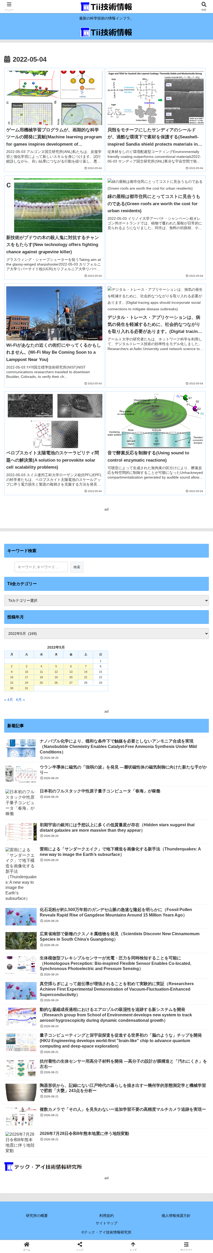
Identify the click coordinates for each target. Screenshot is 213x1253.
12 (56, 671)
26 (56, 682)
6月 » (20, 699)
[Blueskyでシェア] (130, 1238)
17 (26, 677)
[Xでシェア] (35, 1238)
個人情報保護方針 (176, 1215)
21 (85, 677)
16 (11, 677)
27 (70, 682)
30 (11, 688)
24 (26, 682)
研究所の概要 (37, 1215)
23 (11, 682)
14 (85, 671)
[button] (197, 838)
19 (56, 677)
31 (26, 688)
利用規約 (106, 1215)
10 (26, 671)
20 (70, 677)
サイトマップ (106, 1223)
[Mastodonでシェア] (83, 1238)
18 (41, 677)
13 (70, 671)
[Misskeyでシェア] (178, 1238)
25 (41, 682)
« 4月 (8, 699)
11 (41, 671)
